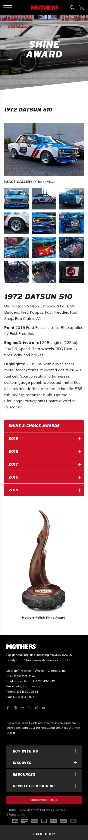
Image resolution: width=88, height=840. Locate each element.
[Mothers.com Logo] (44, 7)
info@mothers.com (29, 686)
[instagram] (15, 708)
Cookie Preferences (44, 799)
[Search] (72, 7)
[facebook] (7, 708)
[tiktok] (36, 708)
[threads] (22, 708)
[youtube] (44, 708)
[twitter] (30, 708)
